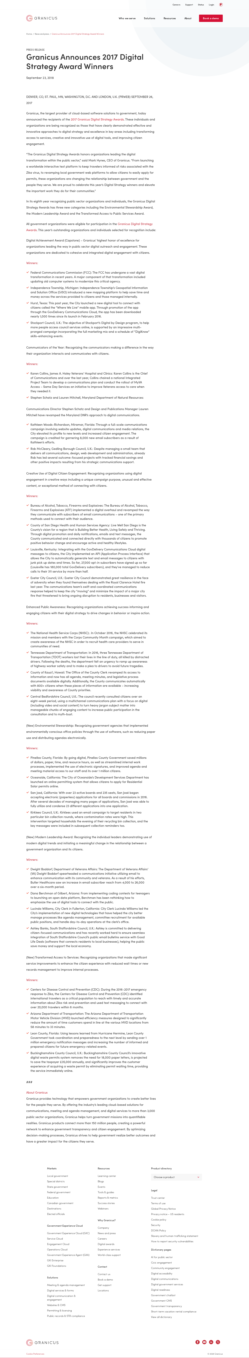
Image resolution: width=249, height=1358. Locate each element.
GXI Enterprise (55, 1260)
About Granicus (37, 1092)
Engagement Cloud (58, 1244)
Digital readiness (160, 1289)
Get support (104, 1285)
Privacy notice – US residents (167, 1214)
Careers (176, 4)
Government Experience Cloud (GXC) (68, 1233)
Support (189, 4)
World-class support (109, 1255)
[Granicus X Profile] (218, 1342)
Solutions (149, 18)
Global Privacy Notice (163, 1208)
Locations (103, 1290)
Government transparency (166, 1306)
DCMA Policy (158, 1230)
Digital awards (106, 1244)
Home (29, 33)
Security (155, 1225)
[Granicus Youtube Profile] (204, 1342)
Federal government (58, 1192)
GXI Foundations (56, 1265)
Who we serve (127, 18)
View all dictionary (161, 1317)
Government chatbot (163, 1295)
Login (211, 4)
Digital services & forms (60, 1290)
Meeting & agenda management (66, 1285)
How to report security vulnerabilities (172, 1241)
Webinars (103, 1208)
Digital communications (164, 1279)
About (188, 18)
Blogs (101, 1181)
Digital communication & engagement (61, 1297)
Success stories (106, 1203)
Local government (57, 1176)
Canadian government (60, 1203)
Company (103, 1227)
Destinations (54, 1208)
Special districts (56, 1181)
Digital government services (167, 1284)
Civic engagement (161, 1262)
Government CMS (161, 1300)
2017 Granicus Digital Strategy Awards (97, 119)
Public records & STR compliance (66, 1316)
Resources (170, 18)
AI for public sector (162, 1257)
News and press (42, 33)
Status (201, 4)
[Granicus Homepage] (42, 18)
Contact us (104, 1274)
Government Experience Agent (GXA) (68, 1255)
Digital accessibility (161, 1273)
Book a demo (211, 18)
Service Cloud (55, 1238)
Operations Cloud (57, 1249)
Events (101, 1186)
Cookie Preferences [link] (35, 1353)
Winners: (32, 263)
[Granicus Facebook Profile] (197, 1342)
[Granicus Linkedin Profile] (211, 1342)
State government (57, 1186)
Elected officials (56, 1214)
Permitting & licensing (59, 1310)
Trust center (158, 1197)
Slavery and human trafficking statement (174, 1236)
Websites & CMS (56, 1305)
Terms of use (158, 1203)
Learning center (107, 1176)
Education (53, 1197)
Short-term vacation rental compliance (173, 1311)
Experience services (109, 1249)
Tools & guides (106, 1192)
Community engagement (165, 1268)
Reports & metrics (108, 1197)
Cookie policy (158, 1219)
